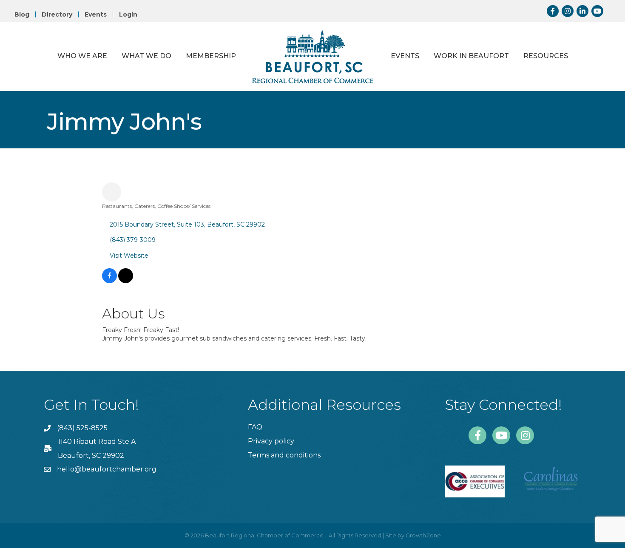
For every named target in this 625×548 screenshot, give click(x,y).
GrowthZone (423, 535)
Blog (21, 14)
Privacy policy (271, 441)
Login (128, 14)
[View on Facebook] (109, 281)
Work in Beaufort (471, 56)
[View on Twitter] (125, 281)
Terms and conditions (284, 455)
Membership (211, 56)
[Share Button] (111, 192)
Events (96, 14)
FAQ (255, 427)
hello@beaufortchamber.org (106, 469)
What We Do (146, 56)
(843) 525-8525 (82, 428)
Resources (545, 56)
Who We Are (82, 56)
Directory (57, 14)
